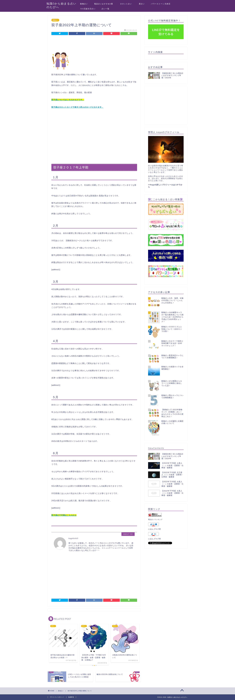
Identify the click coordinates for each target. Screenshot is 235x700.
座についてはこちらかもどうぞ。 (69, 100)
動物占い (84, 4)
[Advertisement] (94, 44)
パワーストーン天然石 (160, 4)
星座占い (55, 20)
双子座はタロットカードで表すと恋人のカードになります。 (77, 107)
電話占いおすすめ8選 (103, 4)
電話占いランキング (155, 519)
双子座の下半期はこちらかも (63, 515)
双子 (53, 100)
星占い (142, 4)
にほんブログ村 (154, 529)
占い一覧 (105, 9)
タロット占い (127, 4)
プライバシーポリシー (57, 697)
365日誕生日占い (87, 9)
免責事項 (71, 697)
